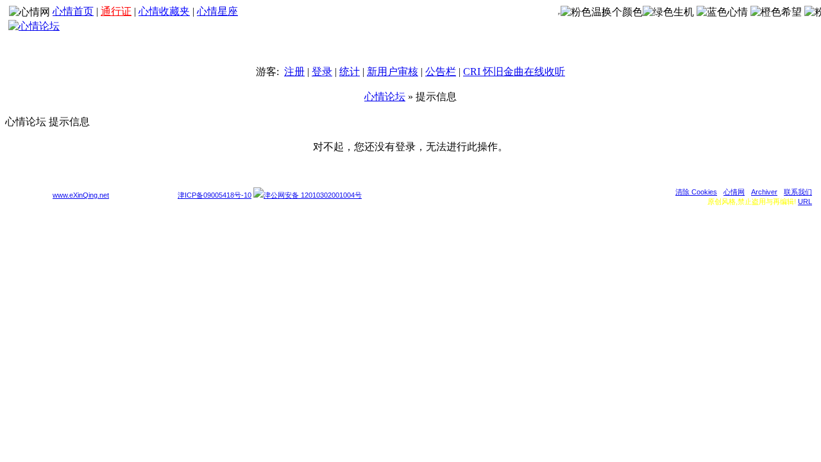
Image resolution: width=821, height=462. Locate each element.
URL (805, 201)
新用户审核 (392, 71)
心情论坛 (384, 96)
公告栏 (440, 71)
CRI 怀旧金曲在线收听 (514, 71)
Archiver (764, 192)
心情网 (734, 192)
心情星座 (217, 11)
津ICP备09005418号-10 (214, 195)
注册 (294, 71)
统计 (349, 71)
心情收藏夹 (164, 11)
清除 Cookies (696, 192)
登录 (322, 71)
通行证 (116, 11)
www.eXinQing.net (81, 195)
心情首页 (73, 11)
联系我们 (798, 192)
